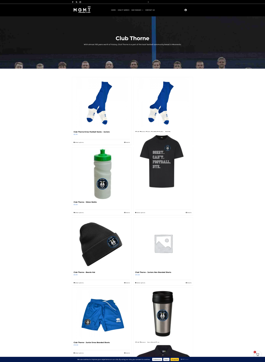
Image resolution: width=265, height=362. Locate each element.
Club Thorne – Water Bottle (85, 202)
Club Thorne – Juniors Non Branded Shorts (153, 272)
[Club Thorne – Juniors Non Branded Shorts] (163, 243)
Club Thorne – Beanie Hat (84, 272)
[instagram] (80, 2)
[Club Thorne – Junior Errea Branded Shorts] (101, 313)
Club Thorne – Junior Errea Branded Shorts (92, 342)
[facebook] (73, 2)
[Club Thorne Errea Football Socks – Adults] (163, 103)
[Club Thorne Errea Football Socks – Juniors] (101, 103)
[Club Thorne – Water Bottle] (101, 173)
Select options (79, 142)
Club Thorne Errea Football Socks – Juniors (92, 132)
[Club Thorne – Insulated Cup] (163, 313)
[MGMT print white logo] (82, 7)
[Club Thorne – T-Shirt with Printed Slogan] (163, 161)
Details (128, 142)
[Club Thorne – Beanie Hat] (101, 243)
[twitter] (76, 2)
